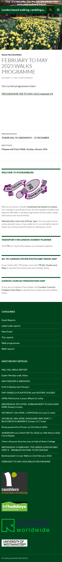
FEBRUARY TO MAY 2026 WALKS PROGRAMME (26, 461)
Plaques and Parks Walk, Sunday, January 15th (24, 147)
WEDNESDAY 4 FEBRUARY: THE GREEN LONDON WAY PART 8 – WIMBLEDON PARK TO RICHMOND (30, 448)
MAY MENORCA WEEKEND (16, 381)
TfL (8, 246)
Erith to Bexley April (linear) (15, 387)
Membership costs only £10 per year (19, 221)
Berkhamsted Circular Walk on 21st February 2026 (27, 455)
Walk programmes (12, 55)
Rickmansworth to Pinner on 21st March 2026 (24, 427)
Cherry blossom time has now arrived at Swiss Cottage (28, 441)
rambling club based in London (42, 206)
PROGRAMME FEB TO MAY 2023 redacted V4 (27, 93)
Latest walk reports (11, 325)
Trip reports (7, 337)
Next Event (7, 331)
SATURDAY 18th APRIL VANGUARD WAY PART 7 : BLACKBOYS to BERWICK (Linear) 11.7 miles (27, 420)
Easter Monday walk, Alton (15, 375)
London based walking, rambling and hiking (24, 9)
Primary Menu (58, 10)
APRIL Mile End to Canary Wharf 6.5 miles (22, 398)
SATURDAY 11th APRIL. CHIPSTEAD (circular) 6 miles (28, 412)
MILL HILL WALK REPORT (15, 369)
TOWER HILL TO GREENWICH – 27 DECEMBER (25, 136)
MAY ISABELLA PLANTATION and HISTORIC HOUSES (28, 392)
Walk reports (8, 348)
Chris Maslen (26, 78)
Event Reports (8, 320)
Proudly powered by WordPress (15, 558)
